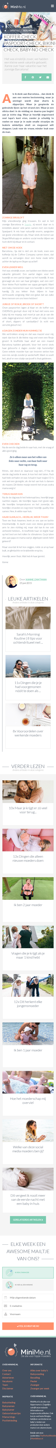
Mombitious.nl (37, 1438)
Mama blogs (8, 1416)
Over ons (6, 1370)
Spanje (28, 224)
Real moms (29, 30)
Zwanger (34, 1384)
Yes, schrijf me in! (29, 1326)
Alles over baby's (39, 1370)
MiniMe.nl (14, 6)
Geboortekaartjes (11, 1413)
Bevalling (35, 1377)
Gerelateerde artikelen (27, 1219)
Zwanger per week (39, 1388)
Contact (6, 1373)
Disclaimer (7, 1388)
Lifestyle (15, 30)
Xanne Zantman (36, 579)
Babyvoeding (37, 1373)
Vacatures (7, 1381)
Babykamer (8, 1409)
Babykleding (8, 1402)
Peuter (33, 1381)
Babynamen (8, 1406)
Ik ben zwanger (22, 1272)
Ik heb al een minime (24, 1285)
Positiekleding (9, 1420)
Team (5, 1384)
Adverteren (8, 1377)
